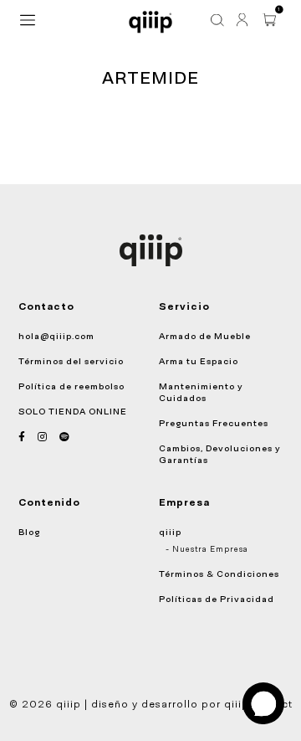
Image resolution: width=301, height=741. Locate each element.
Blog (29, 532)
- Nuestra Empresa (207, 549)
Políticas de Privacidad (216, 599)
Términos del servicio (71, 361)
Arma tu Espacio (198, 361)
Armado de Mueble (205, 336)
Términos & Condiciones (219, 573)
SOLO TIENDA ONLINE (72, 411)
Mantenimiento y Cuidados (201, 392)
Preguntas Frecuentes (213, 423)
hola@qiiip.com (56, 336)
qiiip (170, 532)
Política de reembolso (71, 386)
